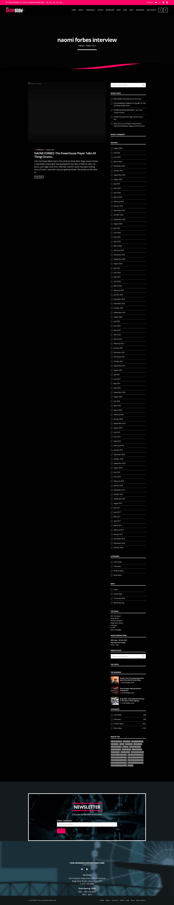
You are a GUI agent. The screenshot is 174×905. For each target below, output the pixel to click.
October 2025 (118, 171)
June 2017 (117, 512)
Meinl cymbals (137, 749)
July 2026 (117, 153)
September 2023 (119, 259)
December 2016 (119, 539)
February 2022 (119, 344)
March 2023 (118, 286)
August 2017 (118, 503)
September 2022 (119, 313)
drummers (126, 741)
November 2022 (119, 304)
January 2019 (118, 450)
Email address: (64, 821)
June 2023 (117, 273)
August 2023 (118, 264)
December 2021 (119, 352)
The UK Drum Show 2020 (118, 757)
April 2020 (117, 406)
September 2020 (119, 392)
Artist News (118, 562)
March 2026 (118, 162)
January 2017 (118, 534)
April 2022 (117, 335)
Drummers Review (137, 741)
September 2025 (119, 175)
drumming (114, 744)
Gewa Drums (138, 744)
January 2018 (118, 486)
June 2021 (117, 379)
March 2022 (118, 339)
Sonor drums (125, 752)
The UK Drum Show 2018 (118, 755)
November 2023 (119, 255)
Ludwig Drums (116, 749)
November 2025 (119, 166)
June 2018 (117, 477)
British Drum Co (116, 741)
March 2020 (118, 410)
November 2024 (119, 210)
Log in (116, 590)
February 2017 (119, 530)
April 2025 (117, 193)
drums (122, 744)
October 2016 (118, 548)
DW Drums (129, 744)
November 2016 (119, 543)
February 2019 (119, 446)
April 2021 (117, 388)
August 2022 (118, 317)
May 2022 (117, 330)
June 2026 (117, 157)
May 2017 (117, 517)
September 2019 (119, 423)
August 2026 (118, 148)
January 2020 (118, 419)
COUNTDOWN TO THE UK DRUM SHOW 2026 (35, 2)
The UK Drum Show (137, 752)
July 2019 (117, 432)
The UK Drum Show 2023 (135, 760)
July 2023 (117, 268)
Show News (118, 575)
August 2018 (118, 468)
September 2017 (119, 499)
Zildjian (130, 765)
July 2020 (117, 401)
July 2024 (117, 228)
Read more (39, 177)
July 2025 (117, 184)
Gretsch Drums (116, 747)
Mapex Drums (126, 749)
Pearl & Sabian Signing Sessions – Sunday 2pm (131, 690)
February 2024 (119, 250)
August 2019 (118, 428)
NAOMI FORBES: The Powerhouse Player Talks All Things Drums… (65, 155)
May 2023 (117, 277)
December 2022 (119, 299)
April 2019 (117, 441)
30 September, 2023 (127, 682)
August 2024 (118, 224)
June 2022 (117, 326)
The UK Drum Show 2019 (135, 755)
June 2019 (117, 437)
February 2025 (119, 202)
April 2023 (117, 281)
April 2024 (117, 242)
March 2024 (118, 246)
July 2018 (117, 472)
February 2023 (119, 290)
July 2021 (117, 375)
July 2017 (117, 508)
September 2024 (119, 219)
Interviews (40, 150)
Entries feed (118, 594)
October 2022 (118, 308)
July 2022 (117, 321)
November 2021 (119, 357)
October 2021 (118, 361)
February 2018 (119, 481)
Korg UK (125, 747)
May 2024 (117, 237)
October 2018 (118, 459)
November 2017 (119, 490)
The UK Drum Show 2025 (135, 763)
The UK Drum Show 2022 (118, 760)
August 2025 (118, 179)
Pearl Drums (115, 752)
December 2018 (119, 455)
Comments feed (119, 598)
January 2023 (118, 295)
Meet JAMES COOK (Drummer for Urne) (127, 99)
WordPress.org (119, 603)
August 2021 (118, 370)
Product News (118, 571)
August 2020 (118, 397)
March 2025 (118, 197)
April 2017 (117, 521)
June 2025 (117, 188)
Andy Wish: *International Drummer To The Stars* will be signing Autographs (132, 700)
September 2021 (119, 366)
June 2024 (117, 233)
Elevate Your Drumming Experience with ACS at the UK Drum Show (132, 679)
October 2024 (118, 215)
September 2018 (119, 463)
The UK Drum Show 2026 (118, 765)
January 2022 (118, 348)
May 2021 (117, 384)
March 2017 (118, 526)
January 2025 (118, 206)
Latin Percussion (135, 747)
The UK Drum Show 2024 (118, 763)
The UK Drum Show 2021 (135, 757)
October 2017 (118, 494)
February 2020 (119, 415)
